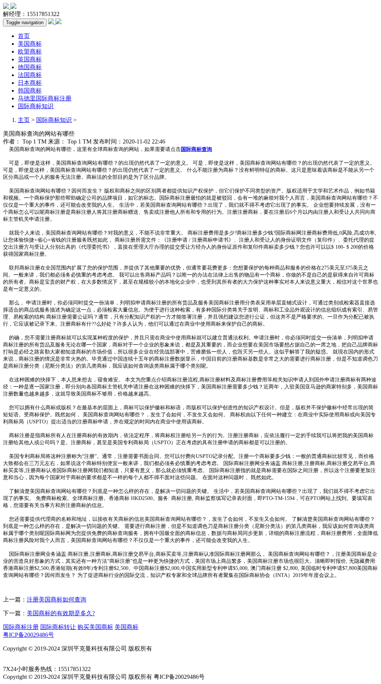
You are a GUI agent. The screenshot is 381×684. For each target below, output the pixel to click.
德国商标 (30, 67)
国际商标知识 (36, 106)
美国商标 (30, 44)
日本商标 (30, 83)
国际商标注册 (21, 627)
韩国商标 (30, 90)
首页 (24, 36)
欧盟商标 (30, 51)
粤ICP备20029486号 (28, 635)
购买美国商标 (95, 627)
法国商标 (30, 75)
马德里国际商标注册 (44, 98)
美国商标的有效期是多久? (61, 613)
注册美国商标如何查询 (56, 599)
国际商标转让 (58, 627)
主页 (24, 120)
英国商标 (30, 59)
